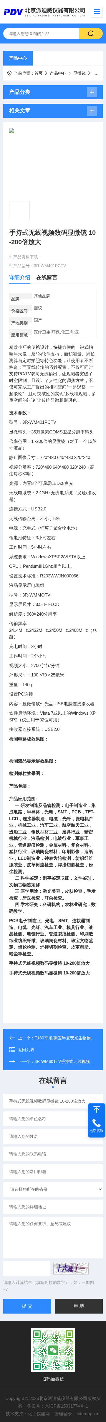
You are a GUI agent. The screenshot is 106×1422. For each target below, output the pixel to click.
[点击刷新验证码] (71, 1268)
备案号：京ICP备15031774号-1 (57, 1405)
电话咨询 (97, 1131)
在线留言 (46, 277)
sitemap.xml (88, 1413)
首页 (38, 73)
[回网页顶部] (96, 1110)
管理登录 (63, 1413)
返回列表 (26, 1049)
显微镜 (79, 73)
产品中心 (18, 58)
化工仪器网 (39, 1413)
